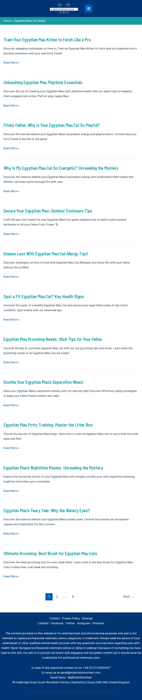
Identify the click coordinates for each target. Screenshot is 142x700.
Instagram (83, 623)
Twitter (70, 623)
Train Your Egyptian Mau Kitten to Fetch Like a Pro (47, 39)
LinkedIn (43, 623)
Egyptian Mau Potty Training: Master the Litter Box (47, 424)
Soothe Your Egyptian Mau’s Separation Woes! (43, 382)
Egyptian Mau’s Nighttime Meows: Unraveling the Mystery (53, 467)
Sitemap (87, 618)
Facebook (57, 623)
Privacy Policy (71, 618)
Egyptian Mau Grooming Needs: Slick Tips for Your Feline (52, 339)
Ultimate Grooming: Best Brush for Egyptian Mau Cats (50, 553)
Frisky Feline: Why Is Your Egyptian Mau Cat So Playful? (51, 125)
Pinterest (98, 623)
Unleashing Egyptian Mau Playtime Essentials (42, 82)
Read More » (11, 63)
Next (128, 596)
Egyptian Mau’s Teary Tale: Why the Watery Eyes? (46, 510)
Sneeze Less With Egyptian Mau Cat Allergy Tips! (45, 253)
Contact (55, 618)
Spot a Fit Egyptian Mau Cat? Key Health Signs (43, 296)
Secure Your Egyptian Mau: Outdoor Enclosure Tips (47, 210)
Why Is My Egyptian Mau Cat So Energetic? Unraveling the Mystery (60, 168)
